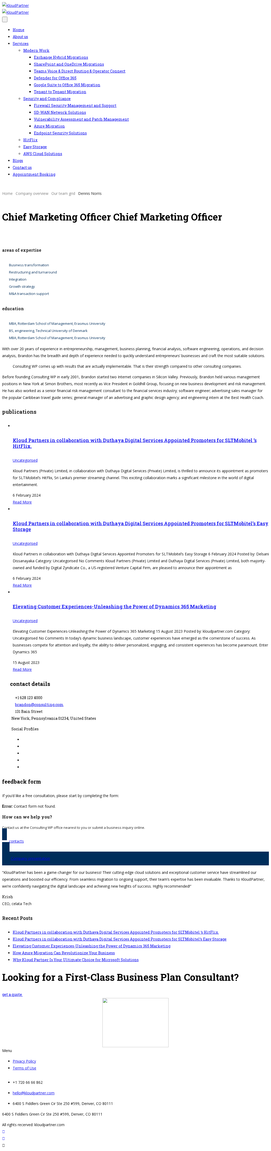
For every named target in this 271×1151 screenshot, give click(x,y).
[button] (135, 1050)
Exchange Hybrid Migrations (61, 57)
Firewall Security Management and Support (75, 105)
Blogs (18, 160)
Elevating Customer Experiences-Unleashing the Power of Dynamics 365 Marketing (114, 606)
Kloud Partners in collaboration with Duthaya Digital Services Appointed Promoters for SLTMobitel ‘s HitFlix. (135, 443)
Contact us (22, 167)
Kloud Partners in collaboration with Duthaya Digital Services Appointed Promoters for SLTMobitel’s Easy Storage (140, 526)
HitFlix (30, 139)
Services (21, 43)
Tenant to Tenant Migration (60, 91)
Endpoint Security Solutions (60, 133)
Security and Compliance (47, 98)
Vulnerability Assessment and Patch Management (81, 119)
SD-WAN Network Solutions (60, 112)
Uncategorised (25, 460)
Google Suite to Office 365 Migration (67, 84)
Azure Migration (49, 126)
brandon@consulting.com (39, 704)
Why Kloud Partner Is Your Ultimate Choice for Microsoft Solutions (76, 959)
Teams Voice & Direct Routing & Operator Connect (79, 71)
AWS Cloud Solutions (42, 153)
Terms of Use (24, 1068)
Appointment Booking (34, 174)
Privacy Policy (24, 1061)
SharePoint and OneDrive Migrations (69, 64)
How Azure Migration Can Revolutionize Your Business (64, 952)
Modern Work (36, 50)
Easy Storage (35, 146)
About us (20, 36)
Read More (22, 502)
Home (18, 29)
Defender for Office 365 (55, 77)
